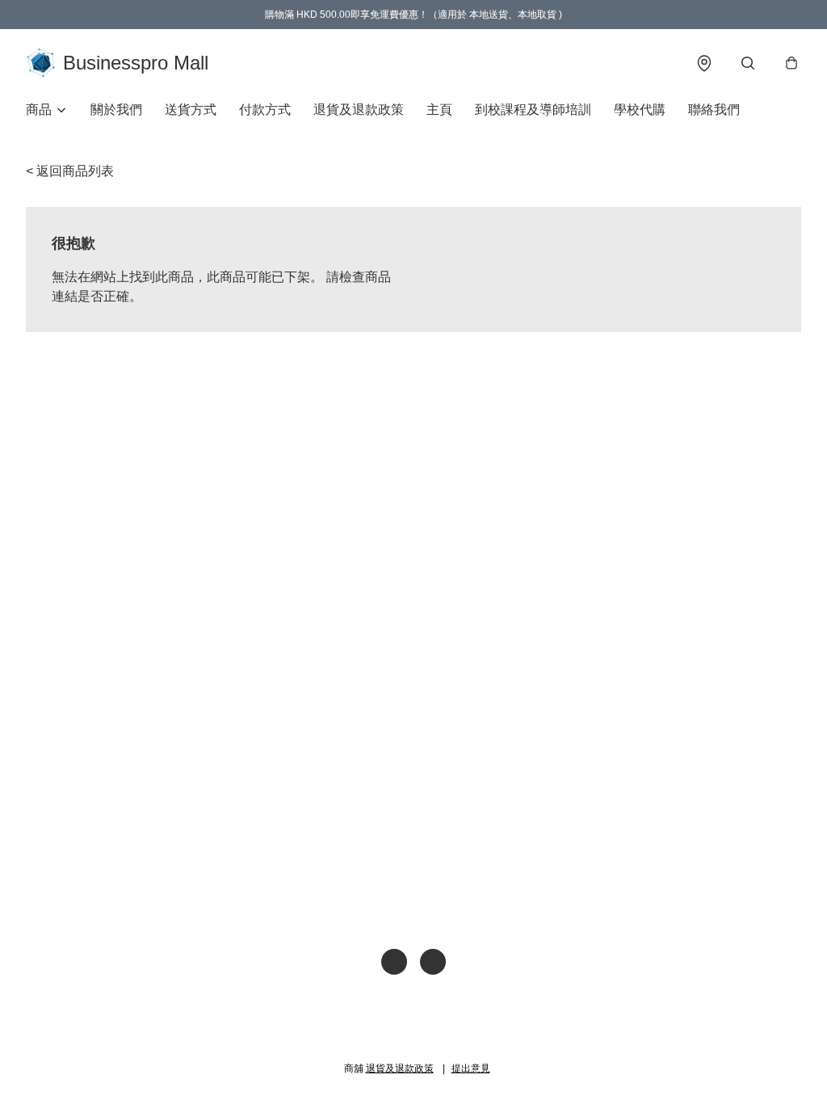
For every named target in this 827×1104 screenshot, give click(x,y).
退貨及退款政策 (358, 109)
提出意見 (470, 1068)
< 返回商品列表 (70, 171)
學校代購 (639, 109)
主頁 (439, 109)
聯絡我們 (714, 109)
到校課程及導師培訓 (533, 109)
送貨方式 (190, 109)
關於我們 (116, 109)
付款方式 (265, 109)
